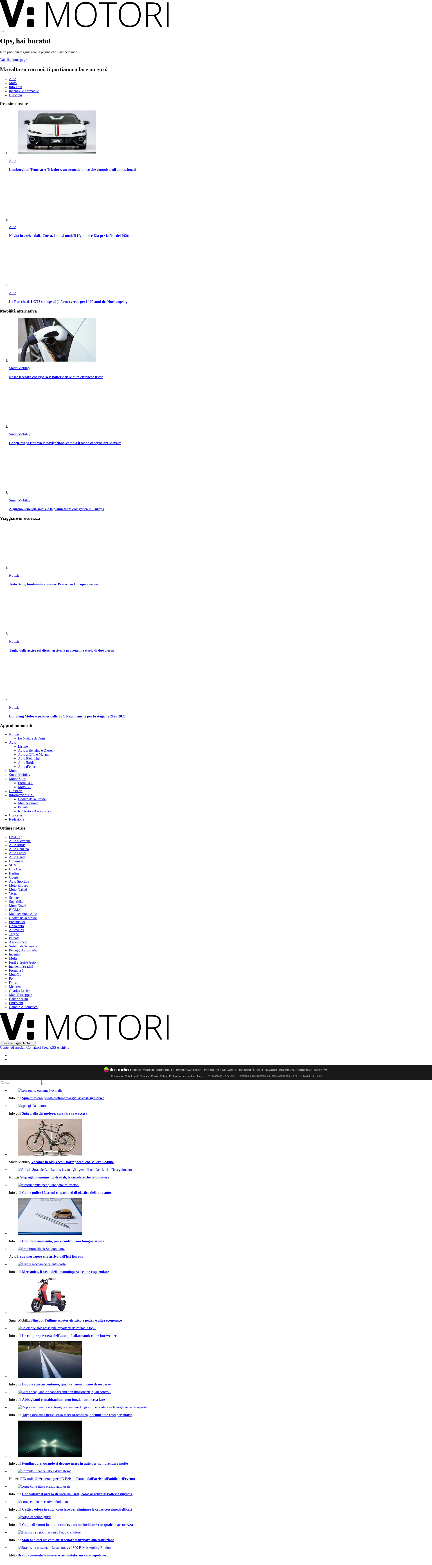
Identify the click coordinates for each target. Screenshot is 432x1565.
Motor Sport (17, 779)
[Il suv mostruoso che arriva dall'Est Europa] (220, 1249)
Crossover (16, 861)
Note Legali (131, 1076)
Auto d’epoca (27, 767)
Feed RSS (49, 1047)
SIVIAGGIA (271, 1070)
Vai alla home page (13, 60)
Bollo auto (16, 926)
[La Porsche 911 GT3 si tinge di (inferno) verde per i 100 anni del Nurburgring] (220, 265)
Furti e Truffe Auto (22, 962)
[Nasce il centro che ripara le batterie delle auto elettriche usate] (220, 340)
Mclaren (15, 987)
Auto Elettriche (29, 758)
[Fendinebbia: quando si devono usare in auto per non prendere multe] (220, 1439)
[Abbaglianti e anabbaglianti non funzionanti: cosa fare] (220, 1392)
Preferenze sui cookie (182, 1076)
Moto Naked (18, 889)
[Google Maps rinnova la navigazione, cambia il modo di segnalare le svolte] (220, 406)
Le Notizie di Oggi (31, 738)
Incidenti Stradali (21, 966)
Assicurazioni (18, 942)
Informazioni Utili (21, 795)
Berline (14, 873)
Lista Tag (15, 837)
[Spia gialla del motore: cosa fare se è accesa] (220, 1106)
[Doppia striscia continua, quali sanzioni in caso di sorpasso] (220, 1360)
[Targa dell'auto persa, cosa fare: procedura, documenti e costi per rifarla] (220, 1407)
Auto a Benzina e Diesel (35, 750)
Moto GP (24, 787)
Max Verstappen (20, 995)
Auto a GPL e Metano (34, 754)
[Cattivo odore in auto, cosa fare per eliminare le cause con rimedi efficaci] (220, 1502)
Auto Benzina (19, 849)
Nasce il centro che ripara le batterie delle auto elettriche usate (56, 377)
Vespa (13, 893)
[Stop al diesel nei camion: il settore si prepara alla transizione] (220, 1532)
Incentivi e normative (24, 91)
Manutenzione (28, 803)
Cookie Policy (159, 1076)
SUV (12, 865)
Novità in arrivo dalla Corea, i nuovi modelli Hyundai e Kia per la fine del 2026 (69, 236)
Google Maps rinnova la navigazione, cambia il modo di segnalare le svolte (65, 443)
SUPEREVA (320, 1070)
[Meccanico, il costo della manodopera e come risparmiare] (220, 1264)
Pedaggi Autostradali (23, 950)
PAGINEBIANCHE (226, 1070)
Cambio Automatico (23, 1007)
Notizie (14, 575)
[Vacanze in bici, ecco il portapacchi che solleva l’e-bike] (220, 1137)
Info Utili (15, 87)
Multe (13, 958)
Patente (23, 807)
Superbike (16, 902)
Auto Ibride (26, 763)
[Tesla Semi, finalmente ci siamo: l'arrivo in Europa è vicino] (220, 547)
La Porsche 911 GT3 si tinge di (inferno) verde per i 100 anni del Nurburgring (68, 302)
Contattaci (33, 1047)
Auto (12, 79)
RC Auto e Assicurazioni (35, 811)
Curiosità (15, 95)
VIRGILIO (148, 1070)
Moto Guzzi (17, 906)
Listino (23, 746)
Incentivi (15, 954)
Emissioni (16, 1003)
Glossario (15, 791)
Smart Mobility (19, 368)
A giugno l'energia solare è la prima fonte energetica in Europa (56, 509)
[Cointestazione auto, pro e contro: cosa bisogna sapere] (220, 1217)
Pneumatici (17, 922)
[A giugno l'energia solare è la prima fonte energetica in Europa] (220, 472)
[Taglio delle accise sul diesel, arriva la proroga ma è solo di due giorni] (220, 613)
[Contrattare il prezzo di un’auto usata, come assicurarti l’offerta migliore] (220, 1486)
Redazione (16, 819)
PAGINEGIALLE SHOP (189, 1070)
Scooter (14, 897)
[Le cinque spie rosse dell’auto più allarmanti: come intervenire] (220, 1328)
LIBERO (136, 1070)
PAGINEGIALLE (165, 1070)
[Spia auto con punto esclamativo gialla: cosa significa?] (220, 1090)
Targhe (14, 934)
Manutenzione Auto (23, 914)
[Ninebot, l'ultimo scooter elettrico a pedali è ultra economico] (220, 1296)
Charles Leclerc (20, 991)
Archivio (63, 1047)
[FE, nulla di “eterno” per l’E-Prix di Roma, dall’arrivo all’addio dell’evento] (220, 1471)
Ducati (13, 983)
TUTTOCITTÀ (247, 1070)
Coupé (13, 877)
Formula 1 (25, 783)
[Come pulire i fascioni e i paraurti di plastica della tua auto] (220, 1185)
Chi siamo (117, 1076)
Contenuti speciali (12, 1047)
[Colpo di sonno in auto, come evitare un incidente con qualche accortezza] (220, 1517)
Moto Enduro (18, 885)
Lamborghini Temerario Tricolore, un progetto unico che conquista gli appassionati (72, 169)
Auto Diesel (17, 853)
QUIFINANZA (287, 1070)
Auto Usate (17, 857)
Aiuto (200, 1076)
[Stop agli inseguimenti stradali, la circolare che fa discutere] (220, 1170)
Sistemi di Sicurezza (23, 946)
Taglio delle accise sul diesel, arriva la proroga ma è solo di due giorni (61, 650)
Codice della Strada (32, 799)
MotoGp (15, 974)
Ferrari (13, 978)
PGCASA (209, 1070)
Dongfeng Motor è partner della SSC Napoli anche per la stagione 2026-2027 (67, 716)
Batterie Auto (18, 999)
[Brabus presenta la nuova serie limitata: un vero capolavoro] (220, 1548)
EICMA (15, 910)
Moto (13, 83)
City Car (15, 869)
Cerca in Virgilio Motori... (18, 1043)
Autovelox (16, 930)
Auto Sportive (19, 881)
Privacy (144, 1076)
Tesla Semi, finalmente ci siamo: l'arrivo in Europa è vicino (53, 584)
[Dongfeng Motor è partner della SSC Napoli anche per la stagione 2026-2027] (220, 679)
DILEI (259, 1070)
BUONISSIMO (305, 1070)
